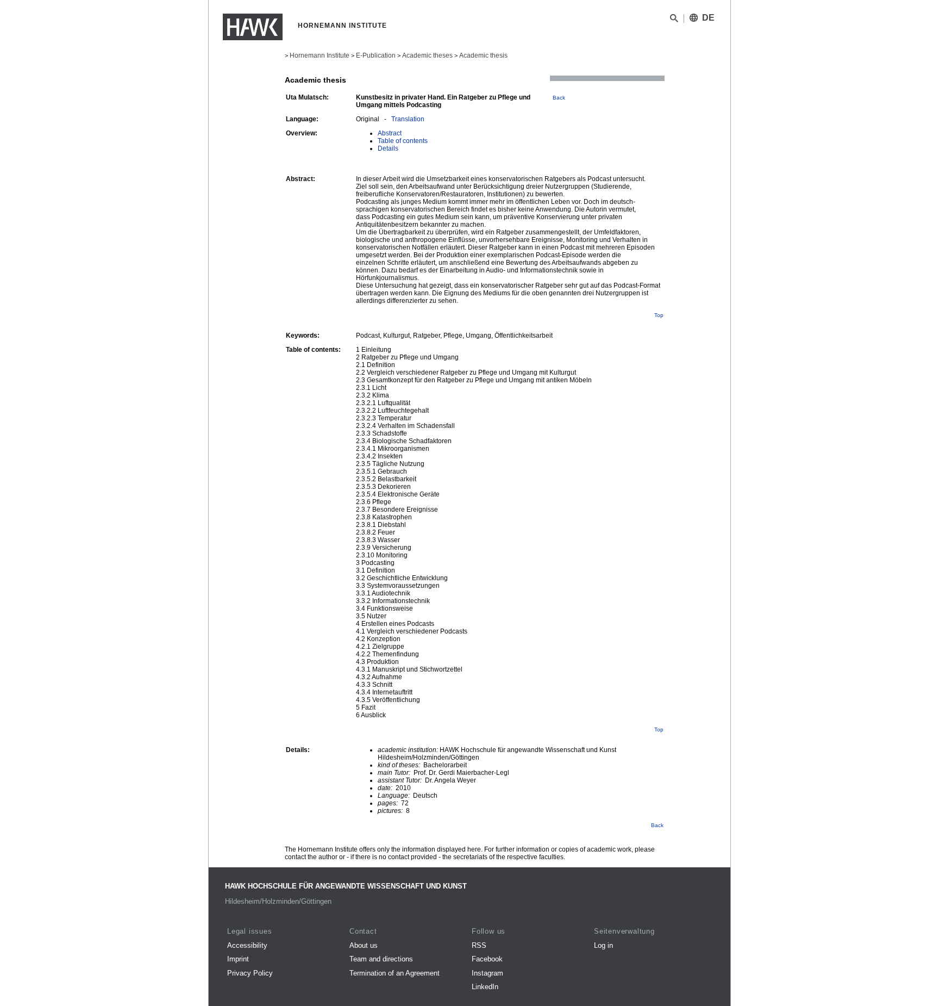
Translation (407, 119)
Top (658, 315)
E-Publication (376, 55)
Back (559, 98)
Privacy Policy (250, 973)
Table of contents (403, 141)
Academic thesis (483, 55)
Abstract (390, 133)
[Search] (674, 20)
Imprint (238, 959)
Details (388, 148)
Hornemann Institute (319, 55)
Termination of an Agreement (394, 973)
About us (363, 945)
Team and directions (381, 959)
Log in (603, 945)
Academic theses (427, 55)
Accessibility (247, 945)
